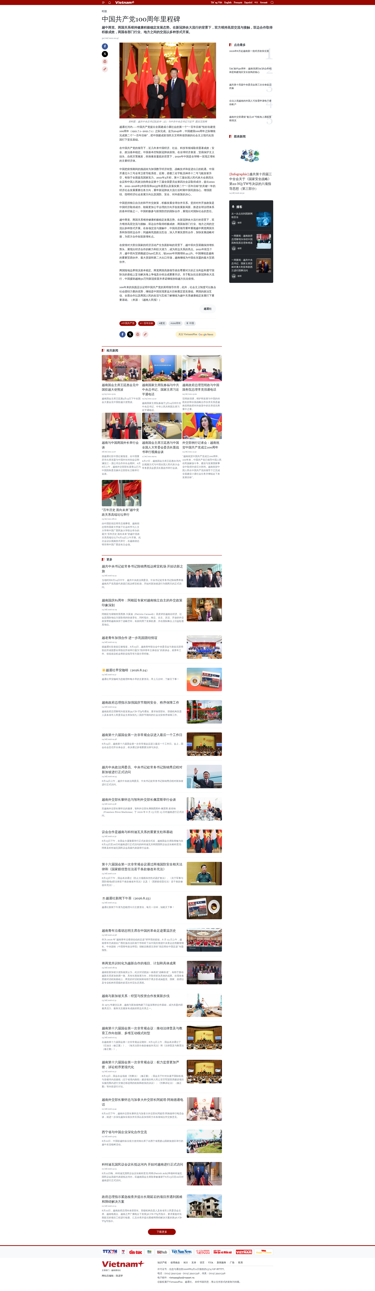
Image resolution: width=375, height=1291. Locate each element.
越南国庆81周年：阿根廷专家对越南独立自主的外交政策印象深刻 (142, 603)
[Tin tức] (135, 1252)
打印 (105, 62)
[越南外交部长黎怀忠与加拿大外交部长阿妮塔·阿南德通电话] (204, 1109)
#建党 (162, 323)
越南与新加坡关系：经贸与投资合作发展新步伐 (135, 996)
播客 (239, 206)
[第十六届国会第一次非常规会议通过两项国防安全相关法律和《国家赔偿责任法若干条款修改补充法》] (204, 873)
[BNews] (149, 1252)
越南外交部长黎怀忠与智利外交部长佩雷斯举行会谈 (139, 799)
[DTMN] (222, 1252)
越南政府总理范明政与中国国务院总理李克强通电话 (200, 387)
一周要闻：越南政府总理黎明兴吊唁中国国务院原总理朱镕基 (242, 239)
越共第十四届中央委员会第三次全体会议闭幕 (250, 86)
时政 (104, 11)
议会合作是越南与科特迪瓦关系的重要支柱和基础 (137, 832)
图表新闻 (240, 136)
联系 (240, 1262)
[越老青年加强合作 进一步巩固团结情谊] (204, 647)
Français (238, 2)
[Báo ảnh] (244, 1252)
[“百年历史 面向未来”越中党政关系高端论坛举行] (121, 493)
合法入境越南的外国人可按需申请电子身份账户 (250, 102)
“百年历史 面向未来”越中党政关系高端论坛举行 (120, 512)
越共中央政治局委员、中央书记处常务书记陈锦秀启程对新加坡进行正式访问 (142, 769)
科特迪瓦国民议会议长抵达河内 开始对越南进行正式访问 (142, 1164)
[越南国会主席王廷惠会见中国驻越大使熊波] (121, 368)
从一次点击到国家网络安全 (242, 215)
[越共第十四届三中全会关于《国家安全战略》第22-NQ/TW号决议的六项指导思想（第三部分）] (251, 155)
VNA (210, 1262)
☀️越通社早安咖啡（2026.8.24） (125, 670)
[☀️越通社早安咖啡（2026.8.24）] (204, 679)
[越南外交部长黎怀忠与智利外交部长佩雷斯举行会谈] (204, 809)
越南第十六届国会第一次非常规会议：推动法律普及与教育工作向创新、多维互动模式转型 (142, 1030)
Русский (263, 2)
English (228, 2)
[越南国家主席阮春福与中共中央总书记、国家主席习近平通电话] (162, 368)
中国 (191, 323)
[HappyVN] (263, 1252)
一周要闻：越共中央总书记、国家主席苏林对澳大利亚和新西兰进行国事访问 (242, 265)
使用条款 (175, 1262)
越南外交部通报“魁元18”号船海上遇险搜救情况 (250, 119)
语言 (202, 1262)
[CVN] (202, 1252)
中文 (256, 2)
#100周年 (176, 323)
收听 (240, 223)
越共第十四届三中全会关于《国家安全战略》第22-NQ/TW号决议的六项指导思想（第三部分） (250, 181)
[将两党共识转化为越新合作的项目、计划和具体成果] (204, 972)
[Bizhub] (162, 1252)
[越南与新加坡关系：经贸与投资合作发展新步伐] (204, 1005)
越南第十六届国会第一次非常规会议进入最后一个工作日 (142, 735)
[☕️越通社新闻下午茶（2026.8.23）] (204, 907)
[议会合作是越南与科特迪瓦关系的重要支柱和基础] (204, 841)
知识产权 (162, 1262)
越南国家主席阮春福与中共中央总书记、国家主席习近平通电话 (160, 389)
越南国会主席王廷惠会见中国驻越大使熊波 (120, 387)
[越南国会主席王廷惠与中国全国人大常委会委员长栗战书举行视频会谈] (162, 426)
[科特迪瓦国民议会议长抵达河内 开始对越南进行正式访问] (204, 1173)
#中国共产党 (127, 323)
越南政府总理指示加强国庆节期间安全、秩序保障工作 (140, 702)
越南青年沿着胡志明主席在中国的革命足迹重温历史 (139, 930)
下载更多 (162, 1231)
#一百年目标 (146, 323)
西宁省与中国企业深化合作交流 (124, 1132)
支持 (193, 1262)
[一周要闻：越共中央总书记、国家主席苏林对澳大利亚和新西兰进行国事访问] (263, 265)
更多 (109, 559)
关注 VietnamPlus (187, 334)
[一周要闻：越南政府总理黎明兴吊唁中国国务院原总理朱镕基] (263, 241)
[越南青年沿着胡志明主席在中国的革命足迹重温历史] (204, 940)
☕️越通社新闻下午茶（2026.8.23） (127, 898)
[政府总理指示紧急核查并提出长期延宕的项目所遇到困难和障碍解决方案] (204, 1206)
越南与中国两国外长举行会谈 (120, 445)
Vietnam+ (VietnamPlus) (125, 2)
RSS (186, 1262)
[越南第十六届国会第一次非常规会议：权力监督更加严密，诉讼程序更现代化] (204, 1071)
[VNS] (182, 1252)
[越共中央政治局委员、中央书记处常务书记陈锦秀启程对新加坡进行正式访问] (204, 776)
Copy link (105, 69)
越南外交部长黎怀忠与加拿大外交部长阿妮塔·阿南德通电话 (142, 1102)
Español (248, 2)
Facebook (105, 46)
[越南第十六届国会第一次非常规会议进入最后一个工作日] (204, 744)
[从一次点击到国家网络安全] (263, 219)
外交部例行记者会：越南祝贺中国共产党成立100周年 (200, 445)
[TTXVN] (110, 1252)
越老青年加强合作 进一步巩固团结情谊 (129, 638)
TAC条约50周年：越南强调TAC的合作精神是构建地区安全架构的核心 (250, 70)
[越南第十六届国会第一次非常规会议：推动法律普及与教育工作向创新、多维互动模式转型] (204, 1037)
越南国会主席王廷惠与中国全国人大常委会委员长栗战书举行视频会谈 (160, 447)
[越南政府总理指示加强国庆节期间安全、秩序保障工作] (204, 712)
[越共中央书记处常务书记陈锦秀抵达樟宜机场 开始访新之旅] (204, 575)
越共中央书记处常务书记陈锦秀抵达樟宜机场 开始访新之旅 (142, 569)
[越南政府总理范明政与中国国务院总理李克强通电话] (202, 368)
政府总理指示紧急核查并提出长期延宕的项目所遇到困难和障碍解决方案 (142, 1199)
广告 (232, 1262)
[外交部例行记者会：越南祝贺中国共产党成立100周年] (202, 426)
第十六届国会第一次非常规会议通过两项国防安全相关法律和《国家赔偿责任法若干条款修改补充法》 (142, 866)
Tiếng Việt (216, 2)
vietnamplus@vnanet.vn (181, 1277)
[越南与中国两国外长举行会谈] (121, 426)
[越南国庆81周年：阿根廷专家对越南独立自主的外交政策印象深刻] (204, 609)
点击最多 (240, 44)
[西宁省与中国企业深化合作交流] (204, 1141)
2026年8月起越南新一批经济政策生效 (249, 51)
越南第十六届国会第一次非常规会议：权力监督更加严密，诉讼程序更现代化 (140, 1064)
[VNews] (123, 1252)
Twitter (105, 54)
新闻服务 (221, 1262)
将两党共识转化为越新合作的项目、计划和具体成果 (139, 963)
